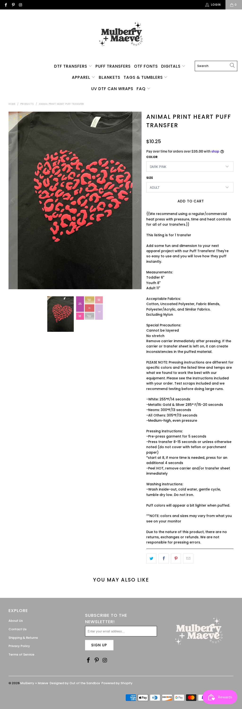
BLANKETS (109, 77)
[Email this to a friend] (188, 559)
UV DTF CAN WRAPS (112, 89)
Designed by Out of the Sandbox (75, 683)
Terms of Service (21, 654)
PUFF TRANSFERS (113, 66)
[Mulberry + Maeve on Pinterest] (13, 5)
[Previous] (13, 200)
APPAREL (81, 77)
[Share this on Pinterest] (176, 559)
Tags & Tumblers (144, 77)
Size (149, 177)
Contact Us (17, 629)
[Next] (137, 200)
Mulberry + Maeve (34, 683)
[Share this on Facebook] (164, 559)
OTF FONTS (146, 66)
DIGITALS (171, 66)
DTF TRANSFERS (71, 66)
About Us (16, 620)
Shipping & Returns (23, 637)
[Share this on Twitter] (151, 559)
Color (152, 157)
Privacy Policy (19, 646)
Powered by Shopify (117, 683)
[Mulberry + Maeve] (121, 36)
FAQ (142, 89)
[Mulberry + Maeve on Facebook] (6, 5)
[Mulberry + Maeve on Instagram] (20, 5)
